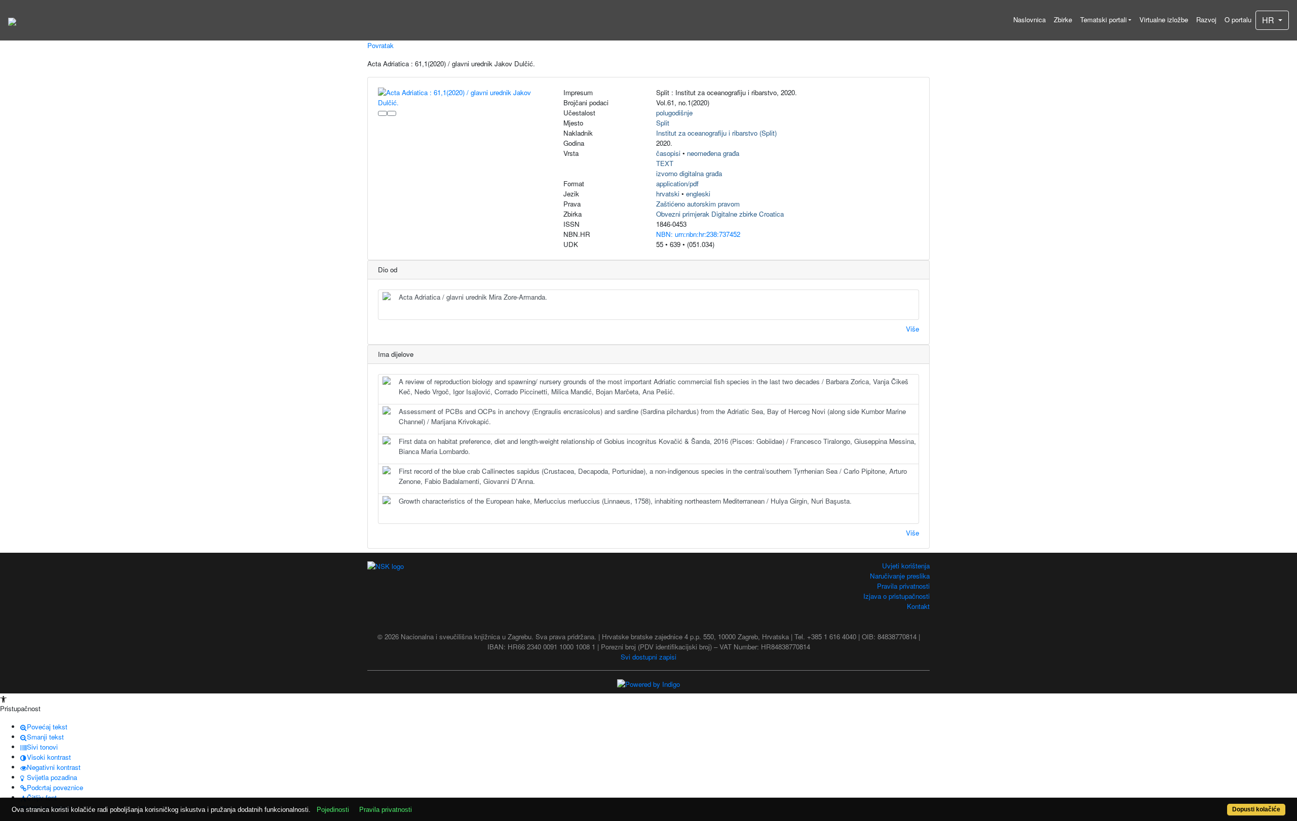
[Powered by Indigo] (648, 683)
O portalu (1238, 19)
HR (1269, 20)
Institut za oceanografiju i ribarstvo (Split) (716, 133)
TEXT (664, 163)
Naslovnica (1029, 19)
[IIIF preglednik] (382, 113)
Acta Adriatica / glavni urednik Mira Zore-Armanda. (473, 297)
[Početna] (12, 20)
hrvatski (667, 193)
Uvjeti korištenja (906, 565)
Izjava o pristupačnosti (896, 596)
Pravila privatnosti (903, 586)
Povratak (380, 45)
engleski (698, 193)
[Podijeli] (391, 113)
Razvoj (1206, 19)
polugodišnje (674, 112)
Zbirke (1063, 19)
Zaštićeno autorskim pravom (698, 204)
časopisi (668, 153)
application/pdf (677, 183)
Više (912, 329)
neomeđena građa (713, 153)
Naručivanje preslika (900, 576)
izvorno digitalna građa (689, 173)
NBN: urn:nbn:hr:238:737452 (698, 234)
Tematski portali (1103, 19)
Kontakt (918, 606)
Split (662, 123)
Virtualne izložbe (1163, 19)
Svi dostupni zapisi (648, 657)
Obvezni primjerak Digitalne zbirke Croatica (720, 214)
